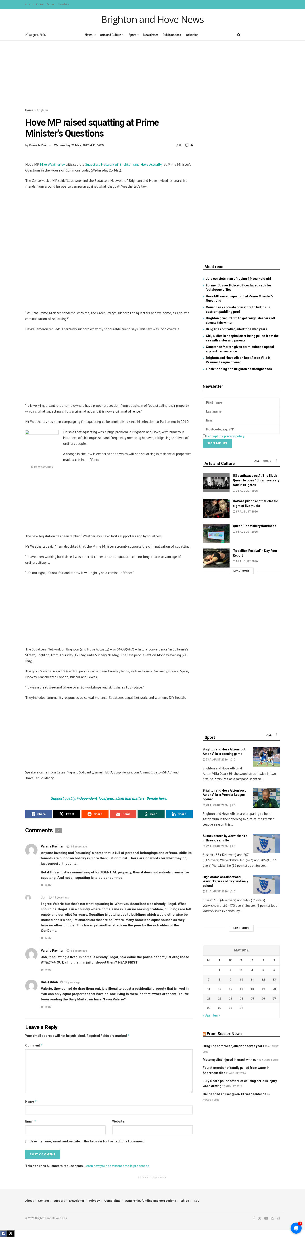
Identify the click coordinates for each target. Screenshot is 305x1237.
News (88, 35)
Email (30, 1121)
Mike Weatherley (52, 164)
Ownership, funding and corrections (150, 1200)
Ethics (184, 1200)
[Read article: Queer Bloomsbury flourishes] (216, 533)
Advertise (192, 35)
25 (252, 998)
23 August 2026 (216, 759)
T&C (196, 1200)
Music (267, 460)
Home (29, 110)
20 (274, 989)
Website (118, 1121)
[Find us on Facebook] (248, 34)
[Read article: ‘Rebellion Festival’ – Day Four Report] (216, 558)
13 (274, 979)
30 (230, 1008)
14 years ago (79, 846)
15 (219, 989)
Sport (132, 35)
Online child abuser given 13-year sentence (234, 1094)
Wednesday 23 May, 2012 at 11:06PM (79, 145)
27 (274, 998)
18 (252, 989)
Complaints (112, 1200)
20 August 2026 (246, 490)
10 (241, 979)
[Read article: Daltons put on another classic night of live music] (216, 508)
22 (219, 998)
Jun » (216, 1015)
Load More (241, 570)
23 (230, 998)
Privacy (94, 1200)
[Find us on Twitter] (255, 34)
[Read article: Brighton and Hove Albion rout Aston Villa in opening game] (266, 757)
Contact (40, 4)
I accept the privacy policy (225, 436)
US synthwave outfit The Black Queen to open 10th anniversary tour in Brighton (256, 480)
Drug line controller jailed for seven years (236, 329)
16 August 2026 (246, 531)
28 (208, 1008)
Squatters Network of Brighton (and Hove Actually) (124, 164)
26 (263, 998)
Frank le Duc (38, 145)
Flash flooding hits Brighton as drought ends (239, 369)
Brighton (42, 110)
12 (263, 979)
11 (252, 979)
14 (208, 989)
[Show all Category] (276, 461)
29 (219, 1008)
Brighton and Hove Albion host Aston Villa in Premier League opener (224, 795)
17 (241, 989)
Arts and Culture (110, 35)
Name (31, 1101)
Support (51, 4)
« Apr (206, 1015)
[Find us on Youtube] (263, 34)
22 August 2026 (216, 846)
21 (208, 998)
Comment (34, 1045)
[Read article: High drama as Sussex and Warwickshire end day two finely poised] (266, 884)
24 (241, 998)
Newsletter (64, 4)
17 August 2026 (246, 511)
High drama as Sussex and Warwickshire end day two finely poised (225, 881)
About (28, 4)
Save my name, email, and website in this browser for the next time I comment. (87, 1141)
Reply (47, 884)
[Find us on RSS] (270, 34)
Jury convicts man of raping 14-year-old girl (238, 278)
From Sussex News (224, 1033)
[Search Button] (238, 34)
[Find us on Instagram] (278, 34)
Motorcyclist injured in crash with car (230, 1059)
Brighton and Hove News (152, 19)
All (256, 460)
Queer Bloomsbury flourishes (254, 526)
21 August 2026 (216, 891)
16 (230, 989)
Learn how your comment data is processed (116, 1166)
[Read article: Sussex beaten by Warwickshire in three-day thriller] (266, 843)
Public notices (172, 35)
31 (241, 1008)
